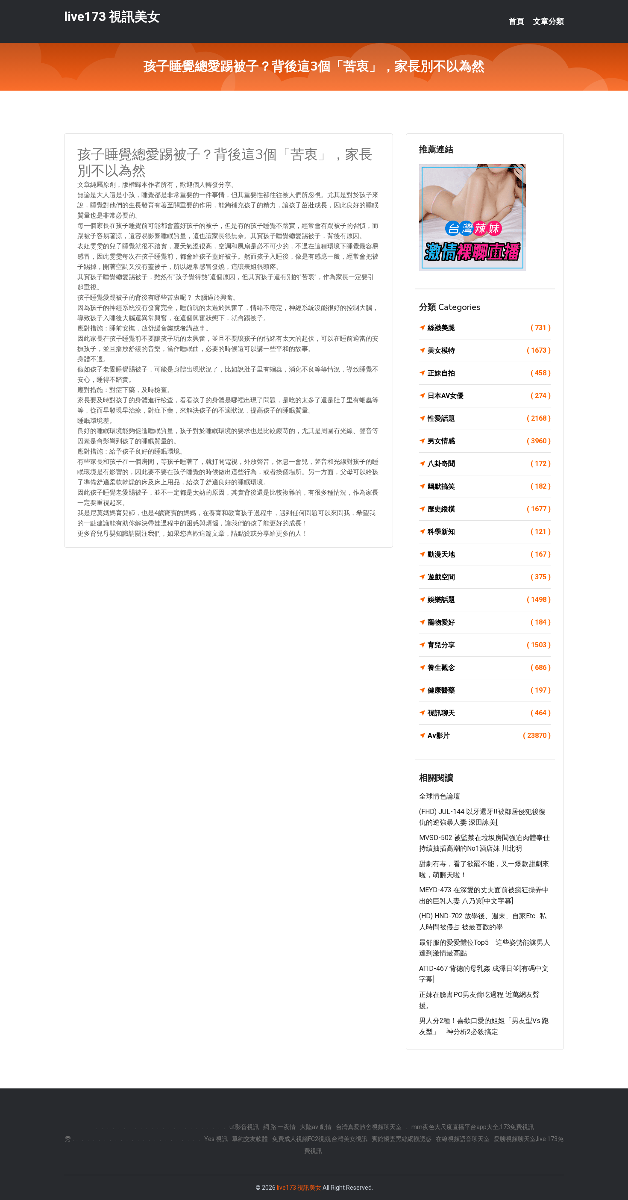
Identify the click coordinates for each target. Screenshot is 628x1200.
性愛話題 (489, 418)
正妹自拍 (489, 373)
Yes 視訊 (216, 1138)
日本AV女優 (489, 396)
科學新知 (489, 532)
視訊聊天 (489, 713)
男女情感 (489, 441)
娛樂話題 (489, 600)
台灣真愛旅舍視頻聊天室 (369, 1126)
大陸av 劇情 (316, 1126)
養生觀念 (489, 667)
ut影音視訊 (244, 1126)
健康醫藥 (489, 690)
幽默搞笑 (489, 486)
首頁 (516, 21)
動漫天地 (489, 554)
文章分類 (548, 21)
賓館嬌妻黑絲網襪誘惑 (401, 1138)
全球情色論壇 (439, 796)
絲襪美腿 (489, 328)
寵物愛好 (489, 622)
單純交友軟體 (250, 1138)
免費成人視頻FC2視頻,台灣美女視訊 (319, 1138)
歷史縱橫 (489, 509)
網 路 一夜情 (279, 1126)
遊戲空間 (489, 577)
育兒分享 (489, 645)
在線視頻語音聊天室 (463, 1138)
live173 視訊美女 (112, 16)
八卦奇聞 (489, 464)
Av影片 (489, 735)
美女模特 (489, 350)
